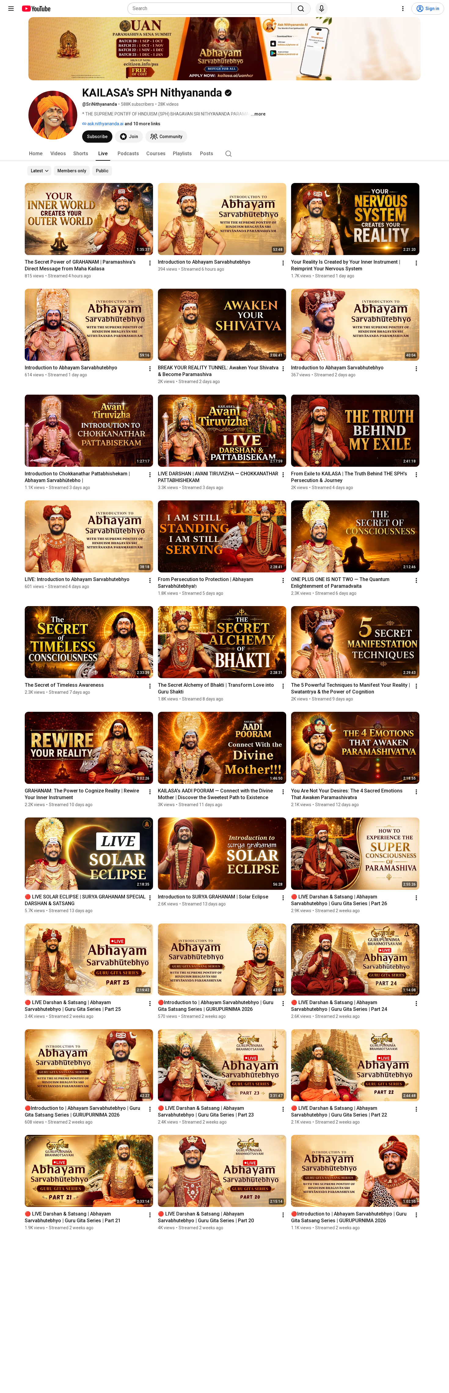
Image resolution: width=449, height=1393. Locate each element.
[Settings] (403, 8)
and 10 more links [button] (142, 123)
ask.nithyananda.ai (104, 123)
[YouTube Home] (36, 8)
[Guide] (11, 8)
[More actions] (150, 263)
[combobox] (211, 8)
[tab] (35, 153)
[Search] (301, 8)
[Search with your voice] (322, 8)
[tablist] (224, 153)
